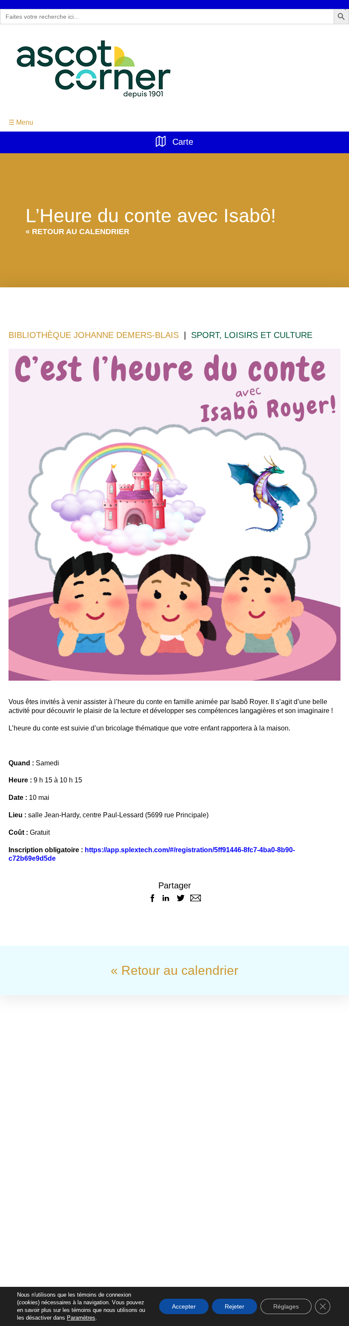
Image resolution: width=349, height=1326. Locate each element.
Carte (182, 141)
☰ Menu (20, 122)
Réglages (287, 1306)
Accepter (184, 1306)
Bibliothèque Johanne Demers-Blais (84, 336)
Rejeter (236, 1306)
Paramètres (80, 1318)
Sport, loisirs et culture (219, 336)
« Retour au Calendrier (71, 232)
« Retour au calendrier (174, 971)
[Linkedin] (165, 899)
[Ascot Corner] (174, 69)
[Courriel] (195, 899)
